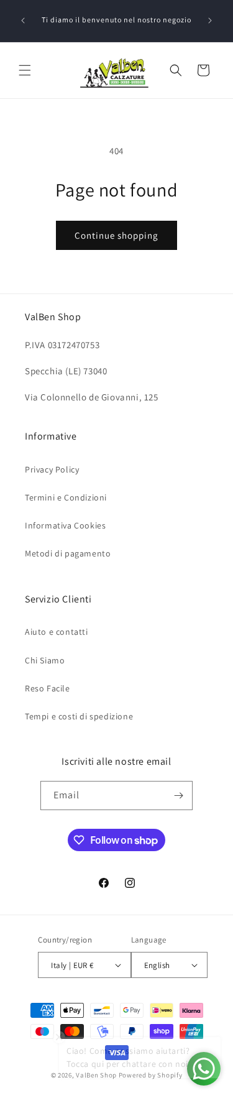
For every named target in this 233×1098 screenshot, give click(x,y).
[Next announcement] (210, 20)
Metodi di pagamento (68, 553)
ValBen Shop (96, 1075)
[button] (25, 70)
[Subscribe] (178, 795)
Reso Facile (47, 688)
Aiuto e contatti (56, 631)
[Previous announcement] (23, 20)
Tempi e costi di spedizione (79, 716)
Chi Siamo (45, 660)
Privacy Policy (52, 469)
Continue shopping (116, 235)
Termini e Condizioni (66, 497)
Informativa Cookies (65, 525)
